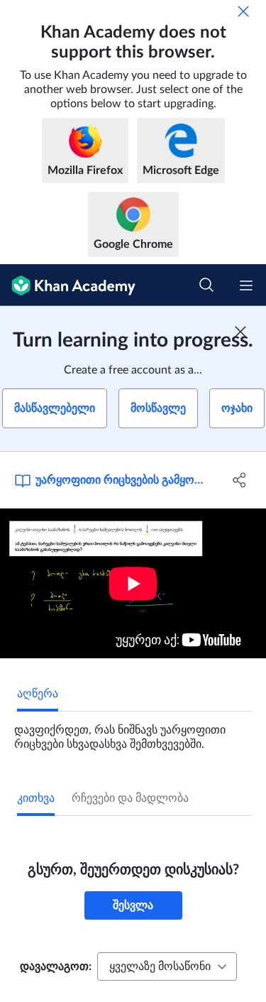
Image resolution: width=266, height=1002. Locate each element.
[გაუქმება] (243, 11)
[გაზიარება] (240, 480)
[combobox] (167, 966)
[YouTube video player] (133, 583)
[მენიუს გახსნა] (246, 285)
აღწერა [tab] (37, 693)
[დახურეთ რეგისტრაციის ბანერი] (240, 331)
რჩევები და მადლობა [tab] (130, 798)
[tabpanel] (133, 731)
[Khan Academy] (67, 285)
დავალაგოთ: (56, 966)
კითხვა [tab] (36, 798)
